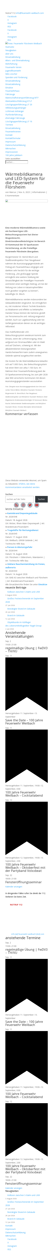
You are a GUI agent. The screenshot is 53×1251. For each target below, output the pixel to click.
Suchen (9, 494)
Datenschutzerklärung (15, 145)
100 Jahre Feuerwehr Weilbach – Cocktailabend (24, 793)
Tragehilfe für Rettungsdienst (22, 530)
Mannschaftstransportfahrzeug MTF (22, 97)
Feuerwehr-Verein (13, 67)
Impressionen (11, 152)
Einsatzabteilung (12, 57)
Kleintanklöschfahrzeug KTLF (18, 101)
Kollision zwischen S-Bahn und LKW (23, 591)
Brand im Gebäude (15, 615)
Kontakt (9, 135)
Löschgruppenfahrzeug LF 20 (18, 104)
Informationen (38, 192)
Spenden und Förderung (16, 77)
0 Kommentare (12, 195)
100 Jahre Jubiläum (13, 155)
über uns (9, 53)
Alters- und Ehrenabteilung (17, 60)
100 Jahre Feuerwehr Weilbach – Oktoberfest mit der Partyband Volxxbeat (25, 867)
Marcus (12, 192)
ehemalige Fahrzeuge (15, 118)
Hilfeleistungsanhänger (15, 107)
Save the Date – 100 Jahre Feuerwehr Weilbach (24, 721)
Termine (9, 124)
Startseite (9, 47)
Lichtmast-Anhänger (14, 111)
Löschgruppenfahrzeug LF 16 (18, 121)
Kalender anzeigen (13, 886)
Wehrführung (11, 63)
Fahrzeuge (10, 94)
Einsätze (9, 87)
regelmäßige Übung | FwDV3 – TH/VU (26, 649)
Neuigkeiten (10, 50)
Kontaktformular (12, 138)
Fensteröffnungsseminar (23, 882)
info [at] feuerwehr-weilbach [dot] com (27, 934)
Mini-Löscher (11, 74)
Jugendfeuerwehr (13, 70)
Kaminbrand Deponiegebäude (22, 513)
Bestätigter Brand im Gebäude (21, 608)
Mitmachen (10, 148)
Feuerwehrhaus (12, 90)
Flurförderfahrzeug (13, 114)
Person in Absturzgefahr (19, 547)
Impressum (10, 141)
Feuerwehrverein (13, 131)
